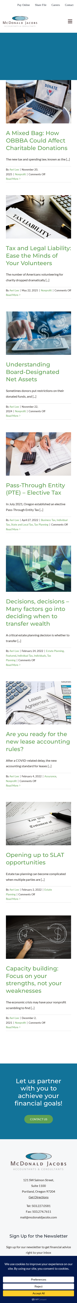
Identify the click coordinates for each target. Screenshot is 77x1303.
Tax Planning (41, 524)
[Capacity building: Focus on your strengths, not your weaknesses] (38, 937)
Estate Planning (55, 650)
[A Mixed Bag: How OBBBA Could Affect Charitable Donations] (38, 101)
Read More (12, 178)
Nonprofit (20, 174)
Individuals (40, 655)
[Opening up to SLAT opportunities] (38, 823)
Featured (11, 655)
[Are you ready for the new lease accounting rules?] (38, 702)
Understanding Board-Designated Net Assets (32, 372)
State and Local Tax (22, 524)
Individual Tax (25, 655)
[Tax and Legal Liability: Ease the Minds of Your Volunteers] (38, 217)
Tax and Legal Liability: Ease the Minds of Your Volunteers (38, 255)
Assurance (50, 776)
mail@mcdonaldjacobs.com (38, 1217)
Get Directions (39, 1197)
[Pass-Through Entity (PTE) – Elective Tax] (38, 454)
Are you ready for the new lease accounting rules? (38, 741)
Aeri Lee (14, 169)
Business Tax (48, 520)
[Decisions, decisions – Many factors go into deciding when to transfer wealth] (38, 569)
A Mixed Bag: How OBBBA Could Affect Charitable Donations (37, 140)
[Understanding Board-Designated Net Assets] (38, 333)
